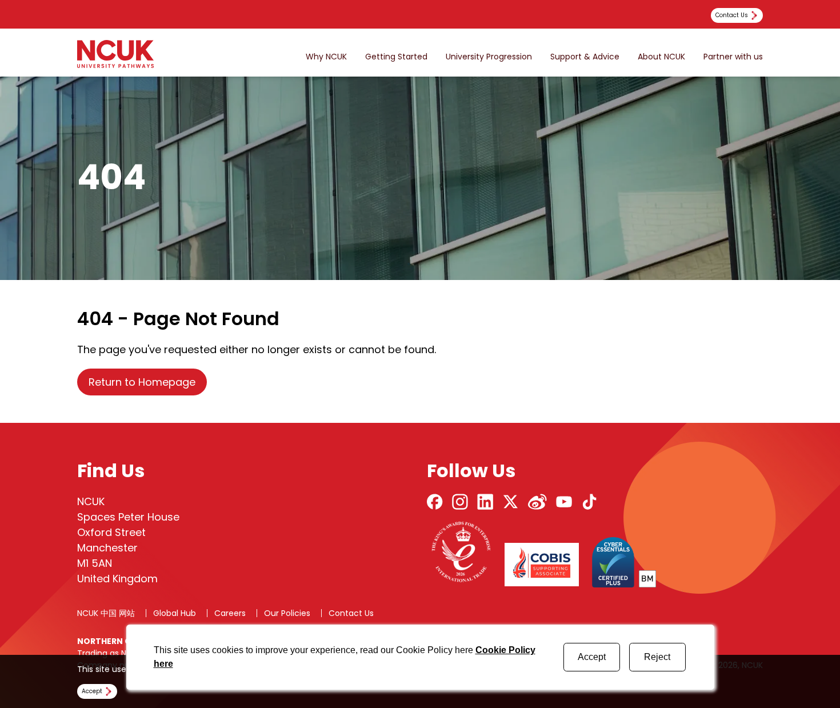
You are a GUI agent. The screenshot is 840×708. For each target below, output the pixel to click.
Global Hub (174, 613)
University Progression (489, 56)
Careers (230, 613)
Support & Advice (584, 56)
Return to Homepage (142, 382)
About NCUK (661, 56)
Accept (592, 657)
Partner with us (733, 56)
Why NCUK (326, 56)
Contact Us (351, 613)
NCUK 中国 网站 (106, 613)
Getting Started (396, 56)
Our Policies (287, 613)
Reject (657, 657)
